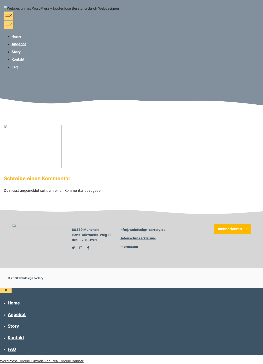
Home (16, 36)
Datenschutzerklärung (138, 238)
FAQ (15, 67)
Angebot (19, 44)
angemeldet (29, 190)
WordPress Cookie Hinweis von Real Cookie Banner (42, 361)
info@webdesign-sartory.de (142, 230)
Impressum (129, 247)
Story (16, 52)
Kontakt (18, 59)
